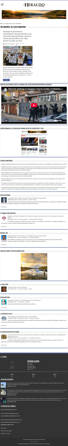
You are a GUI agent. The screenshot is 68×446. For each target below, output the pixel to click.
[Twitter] (34, 442)
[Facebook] (33, 442)
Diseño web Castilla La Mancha (37, 439)
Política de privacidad (6, 430)
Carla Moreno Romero (34, 338)
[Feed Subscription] (67, 27)
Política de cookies (5, 433)
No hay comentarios (23, 199)
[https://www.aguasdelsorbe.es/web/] (34, 14)
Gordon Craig (32, 199)
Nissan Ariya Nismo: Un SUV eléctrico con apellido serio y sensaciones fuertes (27, 236)
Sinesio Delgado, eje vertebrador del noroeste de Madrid (22, 316)
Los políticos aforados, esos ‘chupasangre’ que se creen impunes (24, 300)
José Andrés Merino (34, 237)
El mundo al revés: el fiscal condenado (17, 287)
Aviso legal (3, 428)
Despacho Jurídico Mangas (36, 219)
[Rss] (31, 442)
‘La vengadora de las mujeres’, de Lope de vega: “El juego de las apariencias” (27, 198)
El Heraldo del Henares (9, 43)
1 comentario (21, 302)
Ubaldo (27, 302)
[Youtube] (36, 442)
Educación (6, 44)
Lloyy (30, 289)
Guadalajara (12, 44)
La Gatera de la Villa (34, 318)
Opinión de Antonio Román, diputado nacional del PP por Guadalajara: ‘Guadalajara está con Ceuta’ (41, 164)
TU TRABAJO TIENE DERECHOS (8, 213)
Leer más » (6, 80)
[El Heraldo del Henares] (34, 5)
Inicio (3, 23)
